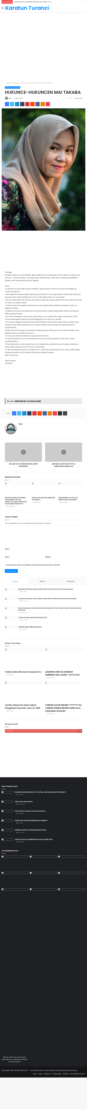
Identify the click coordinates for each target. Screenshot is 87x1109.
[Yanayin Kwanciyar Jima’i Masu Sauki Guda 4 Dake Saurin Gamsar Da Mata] (11, 602)
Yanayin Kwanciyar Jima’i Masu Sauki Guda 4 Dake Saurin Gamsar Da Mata (47, 599)
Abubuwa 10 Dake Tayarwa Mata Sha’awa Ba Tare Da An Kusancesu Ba (45, 589)
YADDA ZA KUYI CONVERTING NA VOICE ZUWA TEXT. (34, 839)
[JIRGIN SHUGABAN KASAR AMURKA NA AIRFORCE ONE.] (71, 896)
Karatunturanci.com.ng (69, 1070)
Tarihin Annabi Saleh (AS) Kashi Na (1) (32, 617)
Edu (10, 98)
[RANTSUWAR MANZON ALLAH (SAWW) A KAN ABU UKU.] (15, 863)
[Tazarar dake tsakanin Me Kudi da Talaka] (15, 968)
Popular (15, 581)
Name (7, 549)
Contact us (47, 1074)
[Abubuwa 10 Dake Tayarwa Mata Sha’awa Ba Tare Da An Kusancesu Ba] (11, 592)
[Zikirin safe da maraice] (7, 805)
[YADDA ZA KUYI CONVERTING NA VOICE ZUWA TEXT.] (7, 842)
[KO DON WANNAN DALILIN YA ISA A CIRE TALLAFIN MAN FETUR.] (71, 879)
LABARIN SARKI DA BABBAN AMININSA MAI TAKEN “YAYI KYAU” (35, 2)
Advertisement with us (77, 1074)
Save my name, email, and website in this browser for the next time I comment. (33, 565)
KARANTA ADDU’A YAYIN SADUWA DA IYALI (30, 830)
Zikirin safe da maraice (24, 802)
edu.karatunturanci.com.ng (39, 1070)
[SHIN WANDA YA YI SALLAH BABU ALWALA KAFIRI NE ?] (70, 489)
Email (7, 557)
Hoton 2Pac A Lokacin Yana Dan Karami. (30, 811)
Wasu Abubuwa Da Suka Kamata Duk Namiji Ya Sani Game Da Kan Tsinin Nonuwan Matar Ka (49, 609)
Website (48, 557)
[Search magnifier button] (80, 731)
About (40, 1074)
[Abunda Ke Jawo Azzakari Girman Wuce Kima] (43, 896)
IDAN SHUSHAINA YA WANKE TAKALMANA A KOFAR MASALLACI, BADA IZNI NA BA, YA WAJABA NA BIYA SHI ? (16, 501)
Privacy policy (57, 1074)
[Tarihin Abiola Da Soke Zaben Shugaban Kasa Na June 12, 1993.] (23, 692)
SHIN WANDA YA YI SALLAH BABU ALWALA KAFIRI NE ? (68, 499)
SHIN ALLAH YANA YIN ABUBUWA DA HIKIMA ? (43, 499)
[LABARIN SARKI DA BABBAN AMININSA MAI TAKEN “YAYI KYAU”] (63, 658)
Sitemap (65, 1074)
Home (8, 83)
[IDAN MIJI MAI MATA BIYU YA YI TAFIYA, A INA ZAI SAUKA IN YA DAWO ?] (7, 795)
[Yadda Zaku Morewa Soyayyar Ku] (23, 658)
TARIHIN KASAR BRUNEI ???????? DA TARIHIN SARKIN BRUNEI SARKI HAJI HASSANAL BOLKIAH (63, 708)
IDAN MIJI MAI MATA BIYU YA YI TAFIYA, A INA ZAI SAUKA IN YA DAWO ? (40, 792)
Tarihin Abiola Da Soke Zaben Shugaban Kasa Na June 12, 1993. (23, 706)
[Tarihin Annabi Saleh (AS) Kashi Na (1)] (11, 621)
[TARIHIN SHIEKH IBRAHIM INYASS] (11, 630)
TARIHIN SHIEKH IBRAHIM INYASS (30, 627)
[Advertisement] (43, 32)
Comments (70, 581)
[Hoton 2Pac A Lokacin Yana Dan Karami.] (7, 814)
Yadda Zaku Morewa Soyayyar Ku (23, 671)
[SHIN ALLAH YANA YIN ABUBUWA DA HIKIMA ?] (43, 489)
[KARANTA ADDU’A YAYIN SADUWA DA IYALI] (7, 833)
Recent (42, 581)
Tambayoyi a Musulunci (19, 83)
